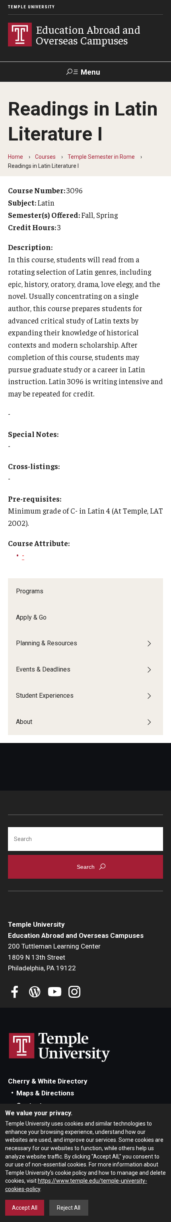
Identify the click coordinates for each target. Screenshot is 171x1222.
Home (15, 157)
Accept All (24, 1208)
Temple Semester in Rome (101, 157)
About (24, 722)
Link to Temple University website (59, 1047)
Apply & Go (31, 617)
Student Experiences (45, 695)
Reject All (68, 1208)
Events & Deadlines (43, 669)
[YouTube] (55, 993)
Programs (29, 591)
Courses (45, 157)
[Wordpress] (35, 993)
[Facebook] (15, 993)
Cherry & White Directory (47, 1081)
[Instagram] (75, 993)
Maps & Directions (45, 1093)
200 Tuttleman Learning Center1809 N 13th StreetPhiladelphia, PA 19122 (54, 957)
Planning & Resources (46, 643)
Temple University (31, 7)
